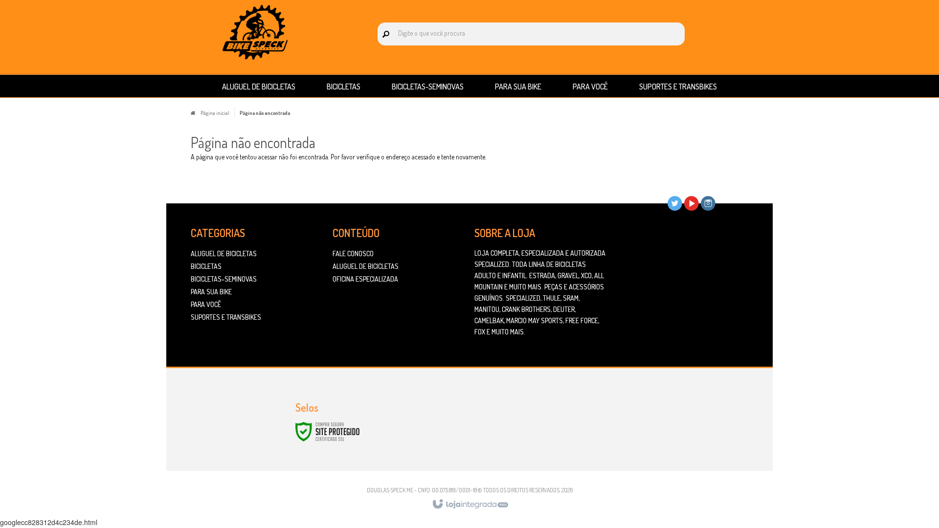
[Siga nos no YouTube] (691, 203)
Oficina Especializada (365, 279)
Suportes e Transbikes (226, 317)
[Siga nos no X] (675, 203)
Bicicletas (206, 266)
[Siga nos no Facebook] (658, 203)
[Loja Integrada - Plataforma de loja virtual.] (470, 504)
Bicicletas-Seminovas (224, 279)
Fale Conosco (353, 253)
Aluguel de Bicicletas (224, 253)
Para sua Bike (211, 291)
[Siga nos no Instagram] (708, 203)
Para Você (206, 304)
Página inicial (215, 113)
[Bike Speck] (255, 32)
